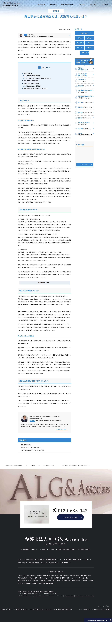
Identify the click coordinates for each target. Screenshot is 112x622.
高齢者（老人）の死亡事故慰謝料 (30, 447)
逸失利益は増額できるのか (30, 83)
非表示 (48, 67)
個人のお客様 (39, 559)
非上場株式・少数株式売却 (46, 583)
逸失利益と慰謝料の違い (32, 76)
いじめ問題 (27, 583)
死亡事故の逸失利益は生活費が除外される (37, 78)
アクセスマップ (87, 559)
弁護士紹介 (68, 559)
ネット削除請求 (66, 580)
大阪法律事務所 (22, 578)
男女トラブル (56, 580)
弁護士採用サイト (76, 580)
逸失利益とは (27, 73)
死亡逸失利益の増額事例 (32, 86)
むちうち (79, 48)
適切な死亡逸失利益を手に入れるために (34, 88)
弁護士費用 (77, 559)
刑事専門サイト (66, 563)
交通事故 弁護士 (83, 578)
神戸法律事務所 (33, 578)
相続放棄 (42, 580)
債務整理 (34, 583)
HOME (20, 559)
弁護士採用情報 (34, 563)
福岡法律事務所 (64, 578)
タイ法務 (20, 583)
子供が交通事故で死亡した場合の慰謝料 (32, 450)
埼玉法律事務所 (53, 575)
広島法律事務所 (54, 578)
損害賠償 (84, 53)
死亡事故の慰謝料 (26, 445)
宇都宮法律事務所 (42, 575)
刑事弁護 (28, 580)
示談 (89, 43)
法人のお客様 (28, 559)
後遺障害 (89, 38)
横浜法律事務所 (74, 575)
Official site (21, 575)
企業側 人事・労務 (88, 580)
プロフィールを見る (61, 429)
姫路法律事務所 (43, 578)
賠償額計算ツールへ (44, 282)
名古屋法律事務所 (86, 575)
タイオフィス (74, 578)
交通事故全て (84, 33)
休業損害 (89, 48)
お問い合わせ (22, 563)
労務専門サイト (54, 563)
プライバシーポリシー (104, 606)
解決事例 (44, 563)
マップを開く (84, 164)
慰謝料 (79, 38)
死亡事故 (79, 43)
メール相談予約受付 (70, 517)
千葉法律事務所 (64, 575)
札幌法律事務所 (31, 575)
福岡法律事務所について (54, 559)
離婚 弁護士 (21, 580)
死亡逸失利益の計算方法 (30, 81)
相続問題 (35, 580)
